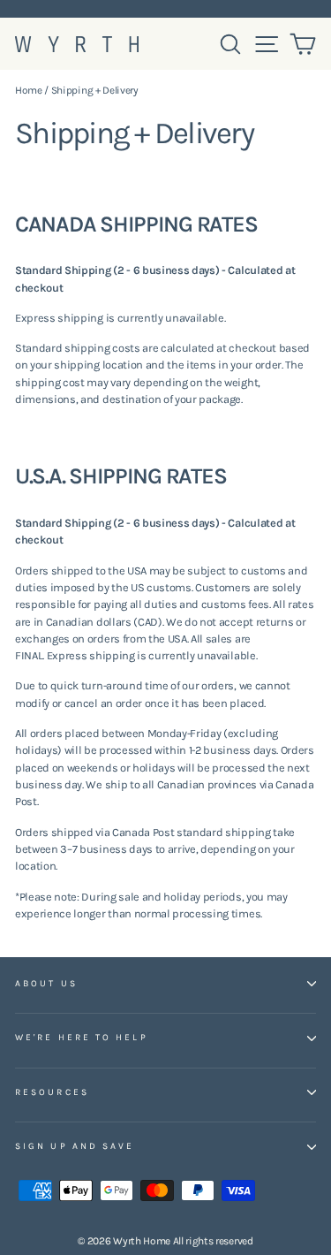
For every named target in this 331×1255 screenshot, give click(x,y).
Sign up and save (74, 1146)
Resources (52, 1092)
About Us (46, 983)
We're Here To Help (81, 1037)
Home (28, 90)
